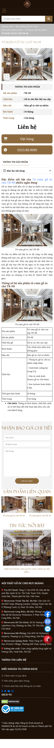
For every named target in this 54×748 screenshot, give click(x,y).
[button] (50, 507)
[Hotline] (47, 639)
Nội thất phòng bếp (12, 30)
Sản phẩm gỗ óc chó (26, 26)
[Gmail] (47, 621)
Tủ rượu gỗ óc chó (35, 30)
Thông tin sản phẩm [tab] (15, 162)
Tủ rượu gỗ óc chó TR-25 (18, 515)
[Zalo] (47, 628)
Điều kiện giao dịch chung (16, 680)
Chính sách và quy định (15, 675)
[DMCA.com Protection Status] (11, 701)
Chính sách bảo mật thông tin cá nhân (22, 686)
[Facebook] (47, 614)
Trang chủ (7, 26)
